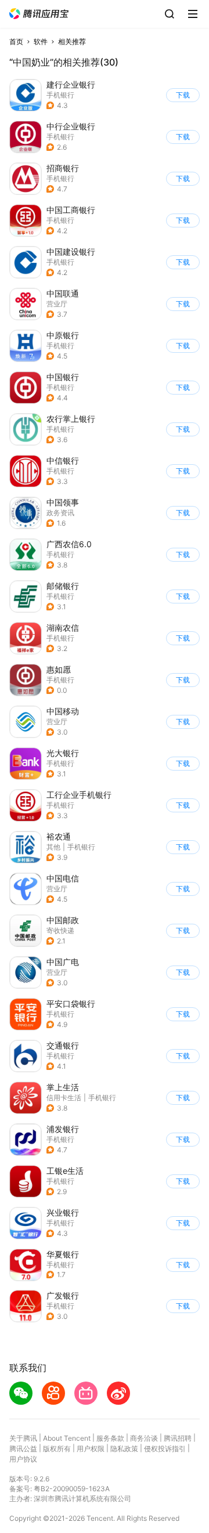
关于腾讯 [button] (23, 1438)
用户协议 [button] (23, 1459)
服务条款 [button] (110, 1438)
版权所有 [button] (57, 1448)
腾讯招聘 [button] (178, 1438)
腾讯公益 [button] (23, 1448)
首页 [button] (16, 41)
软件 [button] (41, 41)
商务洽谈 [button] (144, 1438)
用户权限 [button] (91, 1448)
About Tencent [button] (67, 1438)
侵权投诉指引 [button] (165, 1448)
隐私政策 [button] (124, 1448)
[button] (39, 13)
